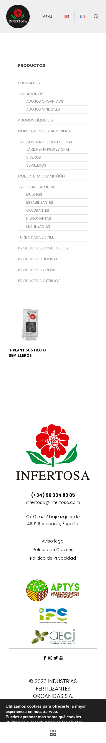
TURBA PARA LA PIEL (36, 237)
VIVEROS (33, 157)
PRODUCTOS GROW (36, 270)
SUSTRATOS (29, 83)
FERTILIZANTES (38, 226)
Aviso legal (53, 541)
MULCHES (34, 194)
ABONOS (35, 94)
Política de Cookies (53, 550)
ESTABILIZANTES (39, 202)
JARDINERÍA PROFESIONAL (47, 149)
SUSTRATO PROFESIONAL (49, 142)
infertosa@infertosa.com (53, 502)
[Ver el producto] (44, 307)
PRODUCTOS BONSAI (37, 259)
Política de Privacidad (53, 558)
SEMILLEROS (36, 165)
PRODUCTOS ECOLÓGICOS (43, 248)
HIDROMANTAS (38, 218)
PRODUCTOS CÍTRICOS (39, 281)
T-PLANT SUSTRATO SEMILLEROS (27, 352)
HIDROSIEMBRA (40, 187)
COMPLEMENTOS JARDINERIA (44, 131)
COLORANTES (37, 210)
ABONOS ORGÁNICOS (44, 101)
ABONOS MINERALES (43, 109)
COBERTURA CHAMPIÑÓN (41, 176)
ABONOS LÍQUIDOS (35, 120)
